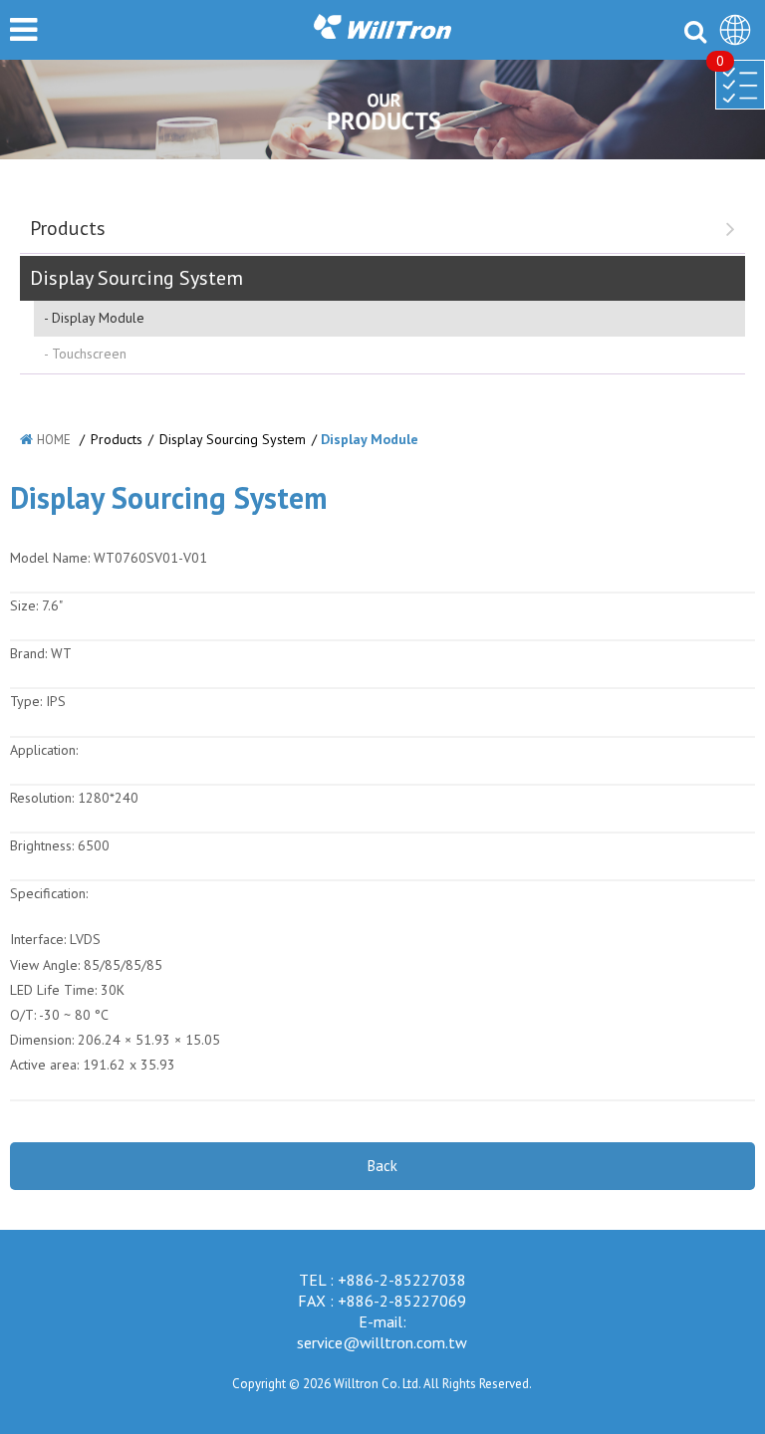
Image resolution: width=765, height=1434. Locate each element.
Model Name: (50, 558)
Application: (44, 750)
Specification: (49, 893)
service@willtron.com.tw (382, 1342)
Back (382, 1165)
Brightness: (42, 845)
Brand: (28, 653)
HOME (54, 439)
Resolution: (42, 798)
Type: (28, 701)
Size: (24, 605)
